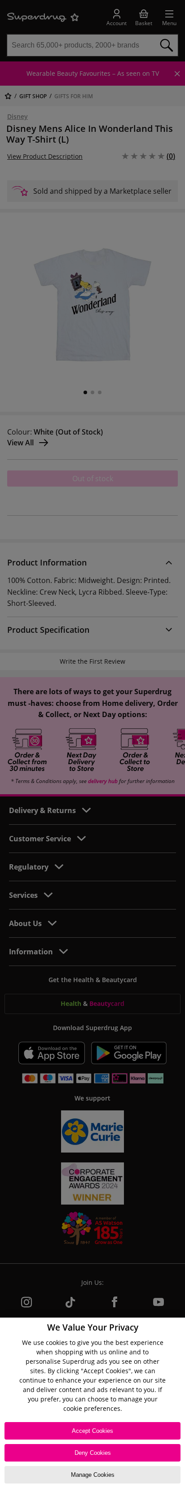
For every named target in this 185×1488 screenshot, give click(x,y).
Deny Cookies (93, 1452)
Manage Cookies (93, 1474)
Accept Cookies (92, 1430)
